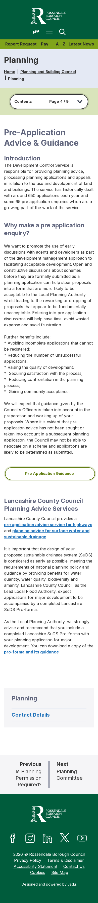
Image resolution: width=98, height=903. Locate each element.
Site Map (59, 872)
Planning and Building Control (48, 71)
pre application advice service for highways (48, 524)
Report (12, 43)
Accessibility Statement (35, 866)
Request (28, 43)
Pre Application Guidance (50, 473)
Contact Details (31, 715)
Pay (44, 43)
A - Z (60, 43)
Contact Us (74, 866)
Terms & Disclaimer (65, 860)
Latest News (81, 43)
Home (9, 71)
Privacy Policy (27, 860)
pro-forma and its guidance (31, 651)
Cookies (37, 872)
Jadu (72, 884)
